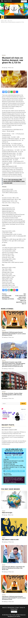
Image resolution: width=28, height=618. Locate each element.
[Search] (26, 17)
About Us (4, 607)
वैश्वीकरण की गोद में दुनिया (6, 427)
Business (4, 55)
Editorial (3, 510)
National (3, 564)
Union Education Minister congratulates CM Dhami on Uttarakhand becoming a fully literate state (13, 568)
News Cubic (11, 67)
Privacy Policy (14, 609)
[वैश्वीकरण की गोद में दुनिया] (14, 500)
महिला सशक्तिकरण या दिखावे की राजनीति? (9, 429)
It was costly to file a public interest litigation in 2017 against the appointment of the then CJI (20, 298)
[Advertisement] (14, 39)
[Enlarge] (24, 450)
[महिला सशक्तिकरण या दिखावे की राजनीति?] (14, 527)
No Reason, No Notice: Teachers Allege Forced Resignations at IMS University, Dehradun (12, 395)
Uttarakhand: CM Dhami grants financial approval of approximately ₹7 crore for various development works (14, 334)
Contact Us (22, 607)
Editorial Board (10, 607)
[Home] (2, 17)
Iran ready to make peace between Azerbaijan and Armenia (8, 296)
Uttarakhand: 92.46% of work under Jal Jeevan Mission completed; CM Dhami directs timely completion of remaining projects (14, 442)
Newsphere (10, 616)
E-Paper (17, 607)
